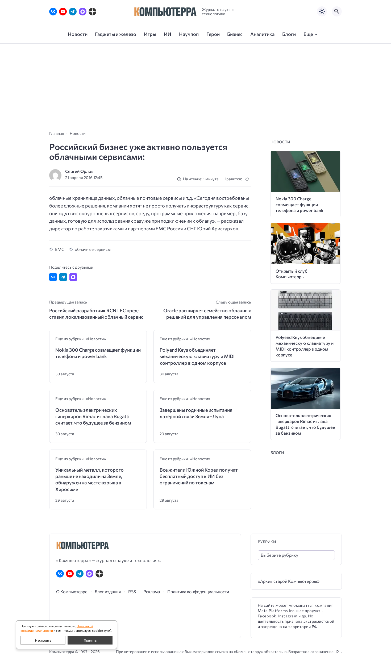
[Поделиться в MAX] (73, 277)
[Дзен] (92, 11)
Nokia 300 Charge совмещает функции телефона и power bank (98, 353)
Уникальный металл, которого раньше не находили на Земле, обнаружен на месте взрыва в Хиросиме (89, 479)
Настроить (43, 640)
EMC (59, 249)
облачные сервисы (93, 249)
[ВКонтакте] (53, 11)
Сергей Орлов (79, 171)
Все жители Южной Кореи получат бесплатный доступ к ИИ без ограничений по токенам (199, 476)
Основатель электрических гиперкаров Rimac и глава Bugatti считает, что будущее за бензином (93, 416)
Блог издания (108, 591)
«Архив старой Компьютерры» (288, 581)
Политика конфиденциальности (198, 591)
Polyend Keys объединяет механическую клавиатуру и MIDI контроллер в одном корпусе (197, 356)
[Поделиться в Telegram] (63, 277)
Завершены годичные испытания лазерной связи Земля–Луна (196, 413)
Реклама (151, 591)
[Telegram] (73, 11)
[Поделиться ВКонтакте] (53, 277)
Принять (90, 640)
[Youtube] (63, 11)
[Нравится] (247, 179)
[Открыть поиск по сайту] (337, 11)
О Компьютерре (71, 591)
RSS (132, 591)
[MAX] (82, 11)
